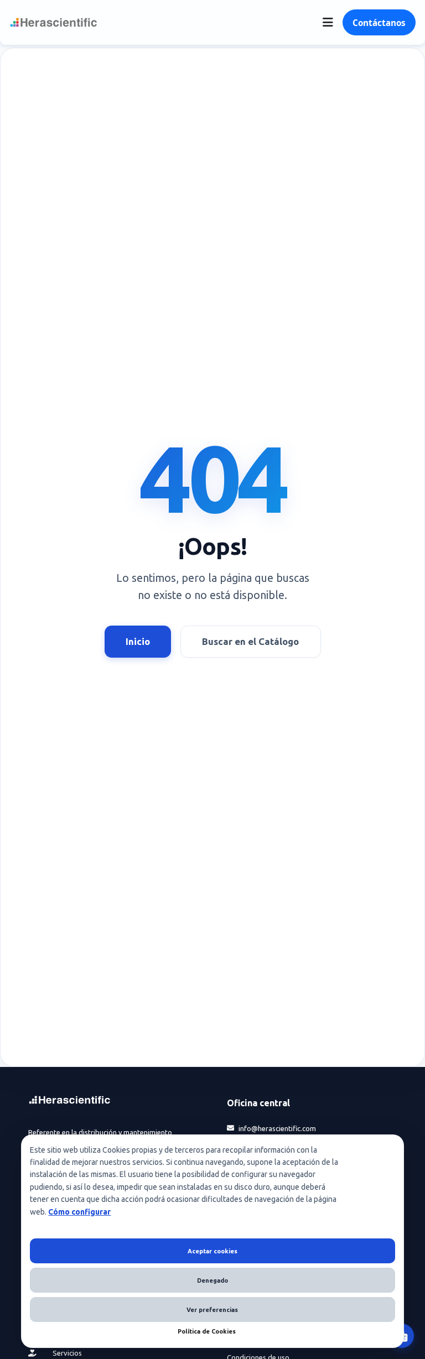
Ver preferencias (212, 1309)
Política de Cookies (207, 1331)
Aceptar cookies (212, 1251)
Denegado (212, 1280)
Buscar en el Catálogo (250, 641)
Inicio (138, 641)
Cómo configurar (79, 1211)
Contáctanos (379, 22)
